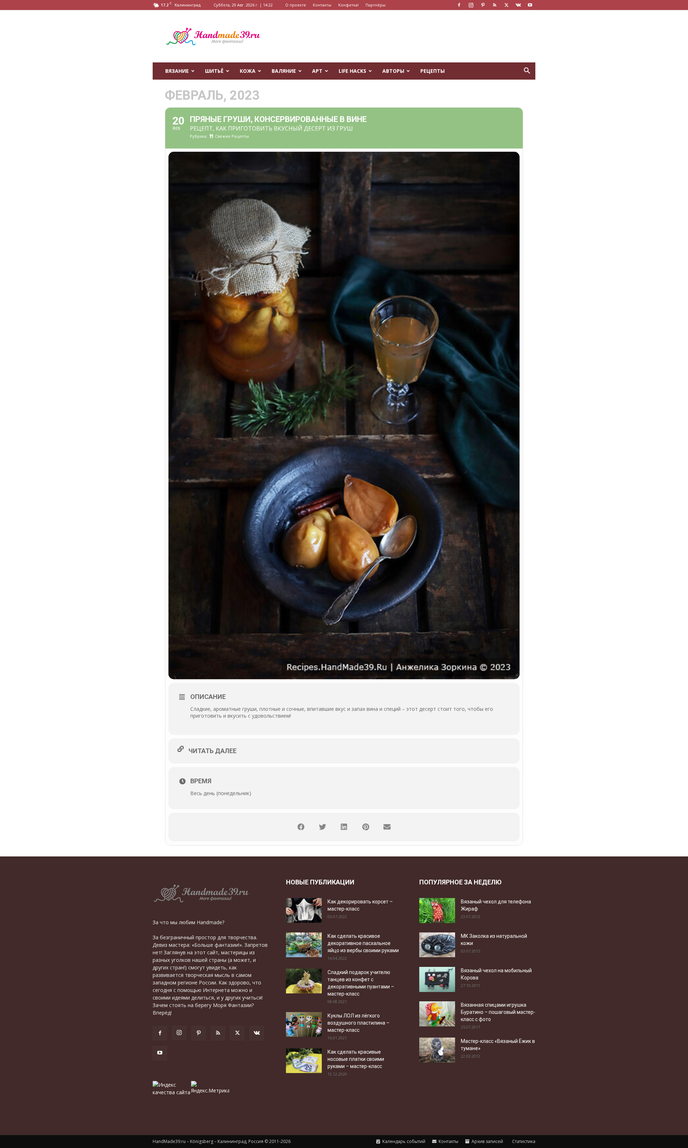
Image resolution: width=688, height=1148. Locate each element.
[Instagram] (470, 5)
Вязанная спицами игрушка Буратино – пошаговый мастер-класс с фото (498, 1012)
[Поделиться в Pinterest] (365, 827)
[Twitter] (506, 5)
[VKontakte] (518, 5)
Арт (317, 70)
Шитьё (214, 70)
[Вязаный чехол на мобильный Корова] (437, 979)
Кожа (247, 70)
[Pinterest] (482, 5)
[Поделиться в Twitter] (322, 827)
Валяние (284, 70)
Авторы (393, 70)
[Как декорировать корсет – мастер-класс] (304, 910)
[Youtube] (530, 5)
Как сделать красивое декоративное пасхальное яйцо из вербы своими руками (363, 943)
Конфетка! (348, 5)
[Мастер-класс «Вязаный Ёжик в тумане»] (437, 1050)
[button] (526, 71)
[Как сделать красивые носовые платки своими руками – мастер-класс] (304, 1060)
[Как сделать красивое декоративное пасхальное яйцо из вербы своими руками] (304, 944)
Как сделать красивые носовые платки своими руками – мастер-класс (356, 1059)
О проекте (295, 5)
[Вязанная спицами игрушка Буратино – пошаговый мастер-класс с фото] (437, 1013)
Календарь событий (403, 1141)
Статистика (523, 1141)
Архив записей (486, 1141)
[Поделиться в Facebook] (301, 827)
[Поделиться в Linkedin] (344, 827)
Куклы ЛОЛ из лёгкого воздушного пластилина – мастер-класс (359, 1023)
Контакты (322, 5)
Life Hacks (352, 70)
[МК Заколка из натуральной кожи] (437, 944)
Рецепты (432, 70)
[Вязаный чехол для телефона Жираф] (437, 910)
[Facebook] (459, 5)
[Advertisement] (404, 36)
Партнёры (376, 5)
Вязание (177, 70)
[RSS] (494, 5)
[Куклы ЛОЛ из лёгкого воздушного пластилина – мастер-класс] (304, 1024)
